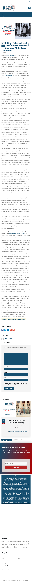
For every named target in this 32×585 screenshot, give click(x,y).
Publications (4, 563)
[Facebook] (25, 2)
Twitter (5, 330)
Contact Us (19, 561)
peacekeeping (10, 55)
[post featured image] (16, 409)
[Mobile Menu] (29, 8)
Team (18, 558)
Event (3, 561)
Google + (11, 330)
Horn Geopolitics (24, 431)
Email (14, 330)
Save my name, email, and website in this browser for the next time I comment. (15, 384)
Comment (7, 352)
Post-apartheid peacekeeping (16, 233)
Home (3, 556)
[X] (27, 2)
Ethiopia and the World (14, 431)
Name (6, 366)
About (3, 558)
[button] (13, 439)
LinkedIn (8, 330)
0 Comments (3, 52)
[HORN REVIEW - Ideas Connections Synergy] (8, 8)
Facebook (2, 330)
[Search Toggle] (2, 15)
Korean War (9, 75)
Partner (18, 556)
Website (6, 377)
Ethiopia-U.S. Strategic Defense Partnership (17, 421)
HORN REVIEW (8, 338)
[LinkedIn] (29, 2)
